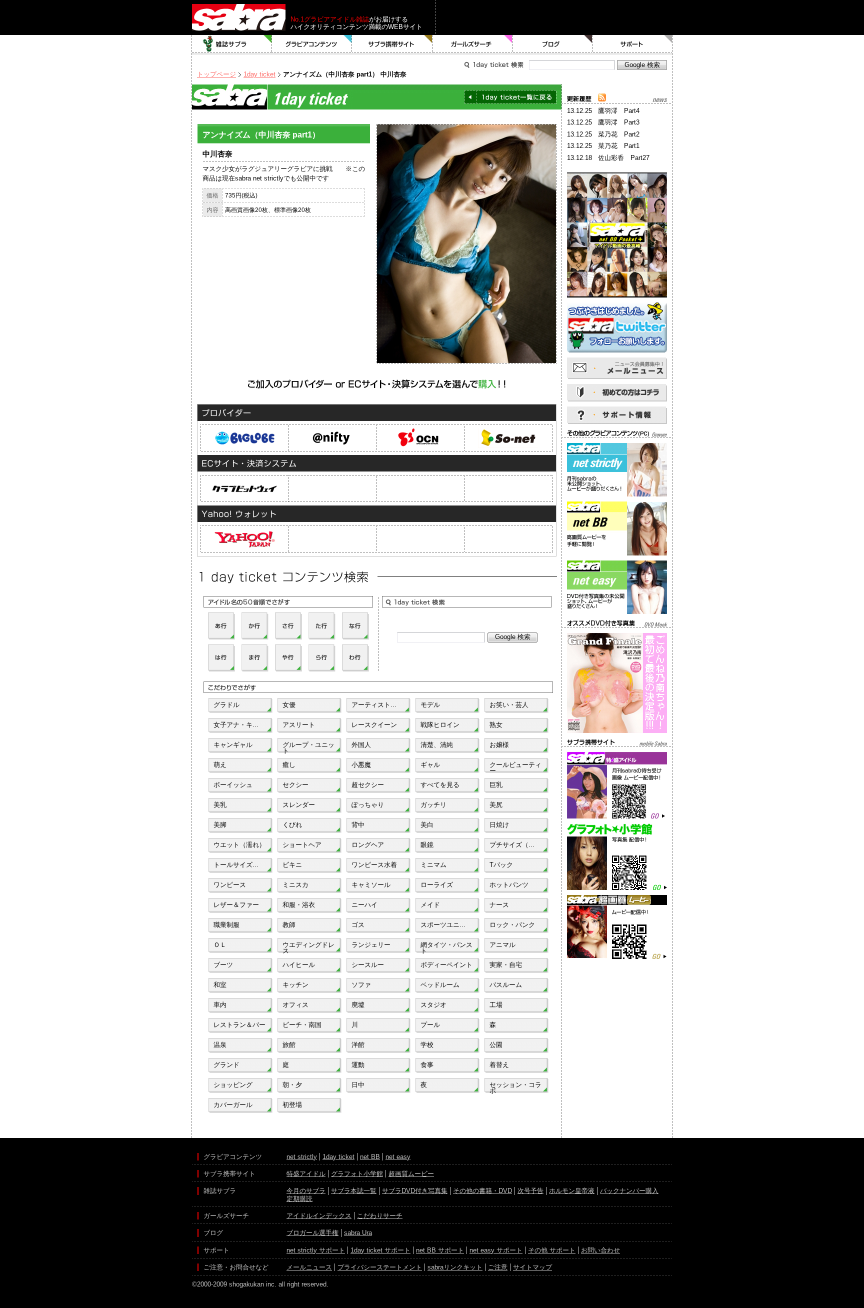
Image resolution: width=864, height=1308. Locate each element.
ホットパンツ (509, 884)
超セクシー (368, 784)
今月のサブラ (306, 1190)
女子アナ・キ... (236, 724)
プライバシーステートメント (380, 1267)
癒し (289, 764)
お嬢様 (499, 744)
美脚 (220, 824)
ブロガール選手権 (312, 1232)
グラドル (227, 704)
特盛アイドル (306, 1174)
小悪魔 (361, 764)
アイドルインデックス (319, 1216)
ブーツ (223, 964)
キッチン (295, 984)
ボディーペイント (446, 964)
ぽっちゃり (368, 804)
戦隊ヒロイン (440, 724)
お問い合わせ (600, 1250)
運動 (358, 1064)
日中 (358, 1084)
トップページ (216, 74)
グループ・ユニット (308, 747)
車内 (220, 1004)
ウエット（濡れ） (240, 844)
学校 (427, 1044)
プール (430, 1024)
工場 (496, 1004)
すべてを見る (440, 784)
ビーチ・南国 (302, 1024)
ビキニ (292, 864)
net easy (398, 1156)
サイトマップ (532, 1267)
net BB (370, 1156)
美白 (427, 824)
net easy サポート (496, 1250)
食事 (427, 1064)
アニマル (503, 944)
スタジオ (433, 1004)
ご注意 (498, 1267)
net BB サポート (440, 1250)
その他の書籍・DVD (482, 1190)
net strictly (301, 1156)
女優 (289, 704)
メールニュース (309, 1267)
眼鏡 (427, 844)
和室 (220, 984)
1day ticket (260, 74)
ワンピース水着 (374, 864)
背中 (358, 824)
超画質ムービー (411, 1174)
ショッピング (233, 1084)
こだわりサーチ (379, 1216)
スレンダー (298, 804)
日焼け (499, 824)
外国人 (361, 744)
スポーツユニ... (443, 924)
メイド (430, 904)
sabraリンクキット (455, 1267)
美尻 (496, 804)
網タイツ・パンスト (446, 947)
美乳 (220, 804)
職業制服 (227, 924)
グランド (227, 1064)
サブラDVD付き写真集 (415, 1190)
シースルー (368, 964)
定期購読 (299, 1198)
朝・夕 (292, 1084)
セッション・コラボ (516, 1087)
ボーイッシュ (233, 784)
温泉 (220, 1044)
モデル (430, 704)
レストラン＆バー (240, 1024)
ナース (499, 904)
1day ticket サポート (380, 1250)
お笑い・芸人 (509, 704)
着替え (499, 1064)
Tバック (501, 864)
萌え (220, 764)
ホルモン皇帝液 (571, 1190)
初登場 (292, 1104)
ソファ (361, 984)
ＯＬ (220, 944)
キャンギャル (233, 744)
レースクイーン (374, 724)
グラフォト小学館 (357, 1174)
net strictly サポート (315, 1250)
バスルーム (506, 984)
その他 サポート (552, 1250)
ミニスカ (295, 884)
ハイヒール (298, 964)
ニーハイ (365, 904)
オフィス (295, 1004)
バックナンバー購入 (629, 1190)
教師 (289, 924)
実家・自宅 (506, 964)
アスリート (298, 724)
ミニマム (433, 864)
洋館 (358, 1044)
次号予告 (531, 1190)
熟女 (496, 724)
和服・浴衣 (298, 904)
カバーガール (233, 1104)
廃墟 (358, 1004)
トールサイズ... (236, 864)
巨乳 (496, 784)
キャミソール (371, 884)
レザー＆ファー (236, 904)
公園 (496, 1044)
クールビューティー (516, 767)
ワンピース (230, 884)
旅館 (289, 1044)
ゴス (358, 924)
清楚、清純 (436, 744)
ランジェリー (371, 944)
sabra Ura (358, 1232)
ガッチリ (433, 804)
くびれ (292, 824)
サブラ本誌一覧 (353, 1190)
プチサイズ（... (512, 844)
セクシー (295, 784)
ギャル (430, 764)
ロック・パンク (512, 924)
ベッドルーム (440, 984)
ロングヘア (368, 844)
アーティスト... (374, 704)
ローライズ (436, 884)
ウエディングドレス (308, 947)
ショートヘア (302, 844)
